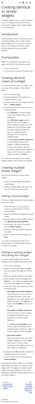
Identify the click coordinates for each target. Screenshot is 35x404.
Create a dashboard (11, 68)
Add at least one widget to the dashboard (18, 71)
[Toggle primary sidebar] (2, 2)
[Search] (26, 2)
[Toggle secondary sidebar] (30, 2)
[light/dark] (23, 2)
